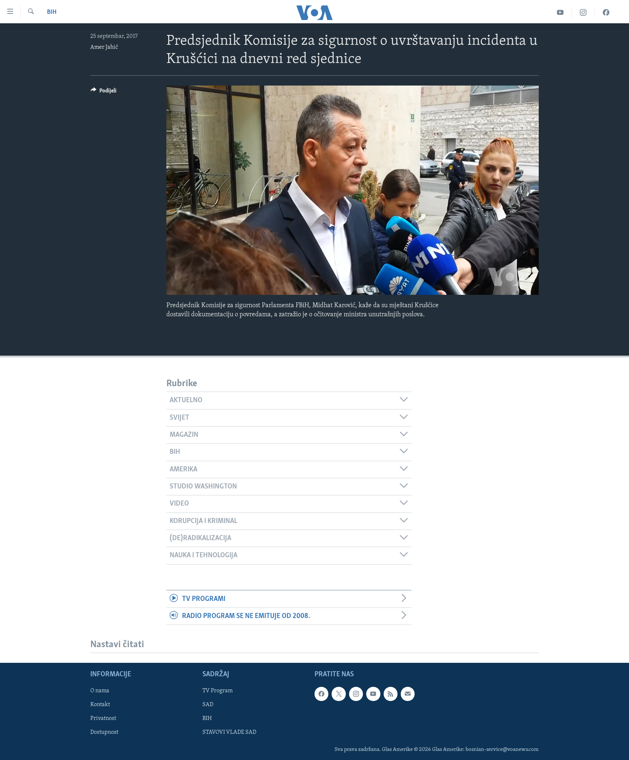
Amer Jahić (104, 47)
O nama (99, 691)
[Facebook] (606, 12)
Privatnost (103, 719)
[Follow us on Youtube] (373, 694)
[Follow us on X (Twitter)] (338, 694)
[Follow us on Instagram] (356, 694)
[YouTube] (560, 12)
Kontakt (100, 705)
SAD (207, 705)
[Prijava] (408, 694)
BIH (207, 719)
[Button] (103, 92)
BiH (51, 12)
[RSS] (390, 694)
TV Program (217, 691)
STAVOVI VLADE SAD (229, 733)
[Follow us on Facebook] (321, 694)
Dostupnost (104, 733)
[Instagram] (583, 12)
